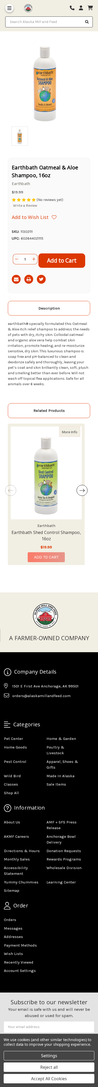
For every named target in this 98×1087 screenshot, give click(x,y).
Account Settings (20, 970)
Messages (13, 928)
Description (49, 308)
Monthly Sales (17, 859)
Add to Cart (46, 557)
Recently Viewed (18, 962)
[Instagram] (17, 708)
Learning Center (61, 882)
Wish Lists (13, 953)
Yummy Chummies (21, 882)
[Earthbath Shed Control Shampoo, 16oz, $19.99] (46, 473)
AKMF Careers (16, 836)
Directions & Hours (22, 850)
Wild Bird (12, 776)
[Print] (28, 279)
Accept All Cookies (49, 1079)
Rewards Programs (64, 859)
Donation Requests (64, 850)
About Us (12, 822)
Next (82, 490)
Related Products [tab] (49, 410)
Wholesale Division (64, 867)
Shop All (11, 793)
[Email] (16, 279)
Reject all (49, 1067)
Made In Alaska (60, 776)
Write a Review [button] (25, 205)
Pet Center (13, 738)
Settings (49, 1056)
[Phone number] (74, 8)
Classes (11, 784)
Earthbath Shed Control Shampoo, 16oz (46, 536)
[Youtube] (28, 708)
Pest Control (15, 761)
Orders (10, 919)
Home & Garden (61, 738)
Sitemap (11, 890)
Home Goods (15, 747)
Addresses (13, 936)
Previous (10, 490)
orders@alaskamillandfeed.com (41, 695)
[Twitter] (41, 279)
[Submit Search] (87, 21)
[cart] (90, 8)
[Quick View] (75, 431)
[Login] (83, 8)
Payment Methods (20, 945)
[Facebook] (7, 708)
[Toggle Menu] (9, 8)
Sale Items (56, 784)
